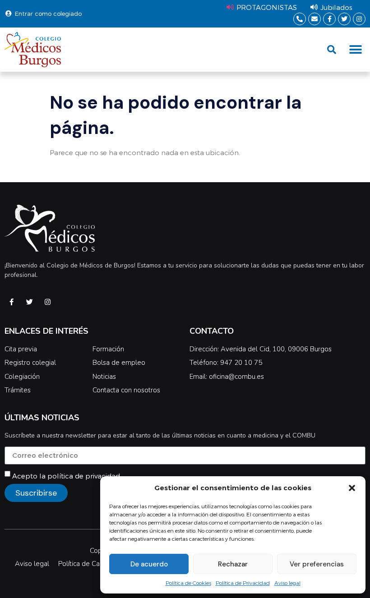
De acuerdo (149, 564)
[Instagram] (359, 19)
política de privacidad (83, 476)
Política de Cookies (188, 583)
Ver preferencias (317, 564)
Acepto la (66, 476)
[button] (351, 487)
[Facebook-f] (329, 19)
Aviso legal (287, 583)
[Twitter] (344, 19)
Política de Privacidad (243, 583)
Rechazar (233, 564)
